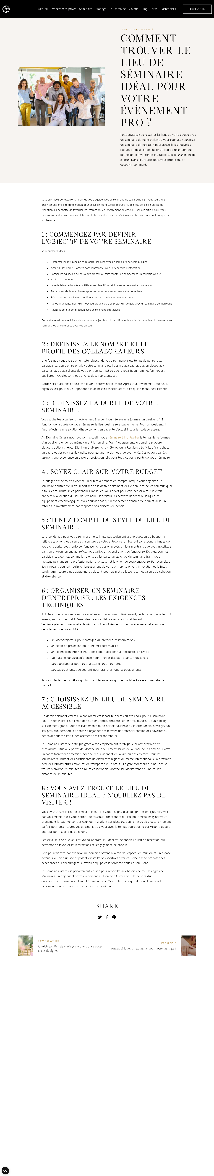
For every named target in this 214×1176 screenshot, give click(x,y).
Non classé (145, 29)
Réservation (197, 9)
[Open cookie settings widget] (5, 1170)
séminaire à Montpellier (123, 437)
